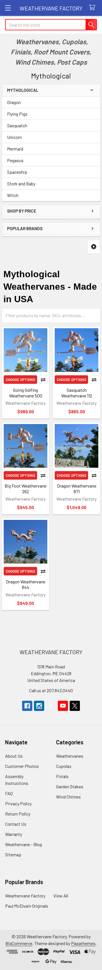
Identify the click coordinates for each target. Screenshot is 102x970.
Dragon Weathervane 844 (25, 584)
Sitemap (13, 854)
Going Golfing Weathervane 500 (25, 392)
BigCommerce (18, 943)
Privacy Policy (18, 803)
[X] (75, 706)
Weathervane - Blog (23, 844)
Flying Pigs (17, 114)
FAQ (9, 793)
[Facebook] (27, 706)
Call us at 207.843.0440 (51, 690)
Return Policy (17, 813)
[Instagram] (39, 706)
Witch (12, 195)
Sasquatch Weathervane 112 (76, 392)
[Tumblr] (51, 706)
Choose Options (20, 379)
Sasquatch (17, 125)
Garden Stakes (69, 786)
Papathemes (83, 943)
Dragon (14, 102)
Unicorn (14, 137)
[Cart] (93, 7)
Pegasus (15, 160)
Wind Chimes (68, 796)
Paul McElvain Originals (26, 905)
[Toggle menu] (8, 8)
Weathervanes (69, 756)
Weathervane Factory (25, 895)
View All (60, 895)
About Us (14, 756)
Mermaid (15, 148)
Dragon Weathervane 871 (76, 488)
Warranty (13, 834)
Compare (43, 379)
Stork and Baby (21, 183)
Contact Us (15, 824)
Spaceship (17, 172)
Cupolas (63, 766)
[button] (93, 247)
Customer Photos (22, 766)
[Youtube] (63, 706)
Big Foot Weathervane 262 (25, 488)
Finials (62, 776)
